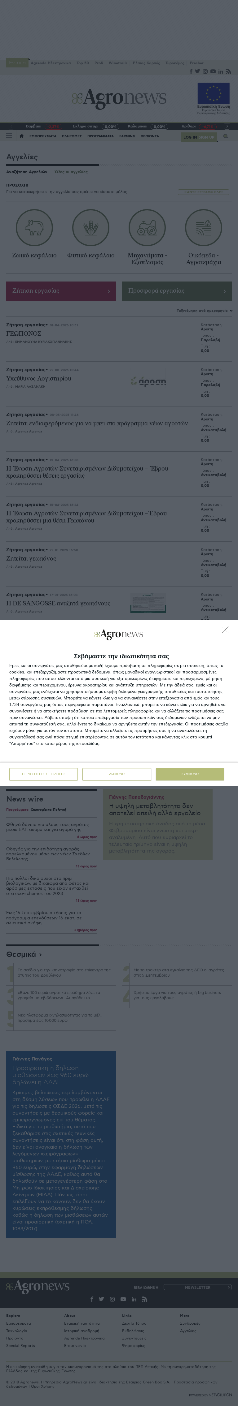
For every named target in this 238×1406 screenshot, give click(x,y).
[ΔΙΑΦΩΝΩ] (227, 631)
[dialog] (119, 703)
